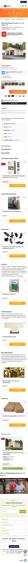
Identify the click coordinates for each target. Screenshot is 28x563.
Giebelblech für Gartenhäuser (11, 211)
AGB (10, 538)
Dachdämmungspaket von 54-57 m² (13, 416)
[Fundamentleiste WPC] (14, 328)
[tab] (14, 146)
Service (23, 1)
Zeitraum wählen (14, 103)
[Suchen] (20, 6)
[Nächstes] (24, 51)
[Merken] (24, 162)
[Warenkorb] (25, 6)
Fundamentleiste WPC (9, 337)
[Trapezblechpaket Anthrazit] (6, 84)
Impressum (5, 538)
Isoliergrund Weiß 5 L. (9, 294)
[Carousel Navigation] (14, 209)
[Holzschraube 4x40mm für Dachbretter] (14, 372)
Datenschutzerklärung (20, 515)
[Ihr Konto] (22, 6)
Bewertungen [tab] (5, 153)
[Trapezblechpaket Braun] (13, 84)
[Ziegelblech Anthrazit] (23, 84)
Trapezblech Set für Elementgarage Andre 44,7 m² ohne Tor (13, 176)
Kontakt (14, 541)
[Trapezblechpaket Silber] (20, 84)
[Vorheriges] (3, 51)
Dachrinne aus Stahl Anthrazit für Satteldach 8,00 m (13, 247)
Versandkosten (6, 551)
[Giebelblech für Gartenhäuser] (14, 203)
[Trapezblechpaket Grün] (16, 84)
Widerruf (14, 538)
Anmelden (22, 511)
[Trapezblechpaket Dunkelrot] (10, 84)
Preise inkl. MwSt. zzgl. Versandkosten (9, 69)
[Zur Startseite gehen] (7, 6)
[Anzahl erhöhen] (8, 185)
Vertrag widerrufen (14, 546)
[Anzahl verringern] (3, 185)
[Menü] (2, 6)
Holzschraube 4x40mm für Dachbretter (10, 381)
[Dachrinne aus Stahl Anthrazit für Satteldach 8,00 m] (14, 238)
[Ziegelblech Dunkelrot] (3, 87)
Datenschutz (21, 538)
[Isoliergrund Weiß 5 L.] (14, 285)
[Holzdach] (3, 84)
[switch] (25, 555)
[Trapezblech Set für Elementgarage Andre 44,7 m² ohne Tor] (14, 167)
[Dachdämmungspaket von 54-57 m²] (14, 407)
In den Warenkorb (18, 91)
